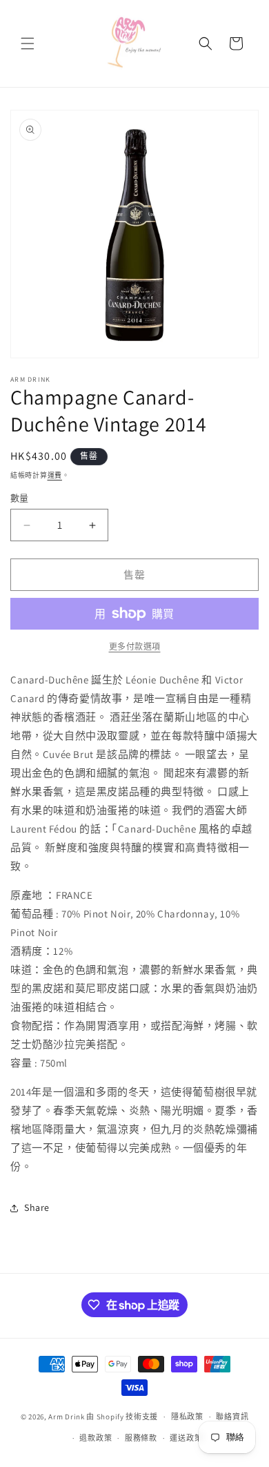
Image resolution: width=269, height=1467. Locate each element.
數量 (19, 498)
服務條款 (141, 1438)
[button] (27, 43)
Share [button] (37, 1207)
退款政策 (95, 1438)
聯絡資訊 (232, 1416)
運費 (55, 475)
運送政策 (186, 1438)
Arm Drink (66, 1416)
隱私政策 (187, 1416)
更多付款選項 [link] (135, 646)
